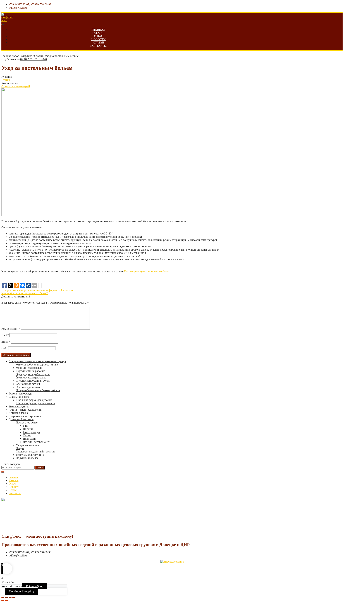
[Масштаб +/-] (13, 597)
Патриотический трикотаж (25, 416)
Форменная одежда (20, 393)
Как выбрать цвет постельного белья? (24, 293)
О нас (98, 36)
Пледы (20, 448)
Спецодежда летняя (28, 383)
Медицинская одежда (29, 367)
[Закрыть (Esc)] (2, 597)
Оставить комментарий (15, 86)
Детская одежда (18, 412)
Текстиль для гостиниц (30, 454)
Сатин (27, 435)
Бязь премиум (31, 432)
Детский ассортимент (36, 441)
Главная (98, 29)
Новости (98, 39)
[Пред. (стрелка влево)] (2, 600)
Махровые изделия (27, 445)
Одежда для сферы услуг (31, 377)
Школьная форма (19, 396)
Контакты (98, 45)
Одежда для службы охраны (33, 374)
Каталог (98, 32)
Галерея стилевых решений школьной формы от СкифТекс (37, 290)
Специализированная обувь (33, 380)
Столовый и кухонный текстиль (35, 451)
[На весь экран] (10, 597)
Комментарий (10, 328)
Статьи (98, 42)
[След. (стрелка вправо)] (6, 600)
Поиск (40, 467)
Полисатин (30, 438)
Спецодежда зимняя (28, 387)
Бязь (25, 425)
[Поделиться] (6, 597)
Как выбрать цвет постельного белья (146, 271)
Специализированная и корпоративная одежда (37, 361)
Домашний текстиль (21, 419)
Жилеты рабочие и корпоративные (37, 364)
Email (5, 341)
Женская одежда (18, 406)
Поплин (28, 428)
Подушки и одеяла (27, 457)
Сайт (4, 348)
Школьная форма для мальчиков (35, 403)
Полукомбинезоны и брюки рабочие (38, 390)
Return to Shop (34, 586)
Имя (5, 334)
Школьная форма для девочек (34, 399)
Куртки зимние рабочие (30, 370)
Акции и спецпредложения (25, 409)
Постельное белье (26, 422)
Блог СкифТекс (22, 55)
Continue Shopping (21, 591)
